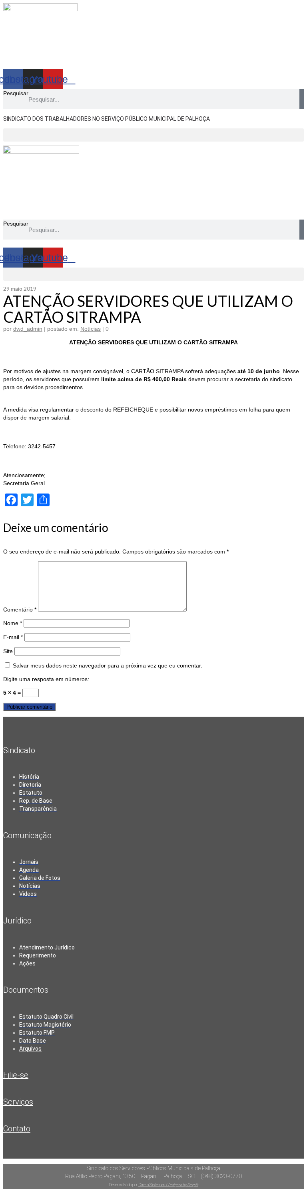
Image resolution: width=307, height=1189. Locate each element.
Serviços (18, 1102)
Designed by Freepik (183, 1185)
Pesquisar (15, 93)
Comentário (19, 609)
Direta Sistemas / (153, 1185)
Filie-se (15, 1075)
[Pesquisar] (301, 99)
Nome (12, 623)
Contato (16, 1128)
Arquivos (30, 1048)
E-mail (13, 637)
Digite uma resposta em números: (46, 679)
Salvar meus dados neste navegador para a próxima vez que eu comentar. (107, 665)
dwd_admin (27, 329)
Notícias (90, 329)
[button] (153, 135)
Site (8, 651)
